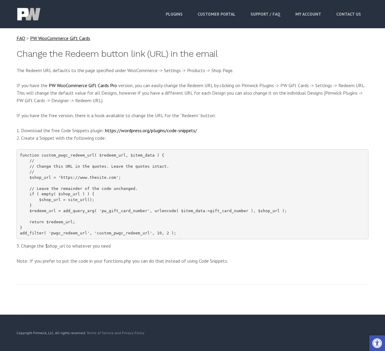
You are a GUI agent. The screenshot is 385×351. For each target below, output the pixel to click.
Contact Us (348, 14)
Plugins (174, 14)
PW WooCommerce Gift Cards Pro (83, 85)
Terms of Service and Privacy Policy (115, 333)
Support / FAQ (265, 14)
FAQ (21, 38)
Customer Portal (217, 14)
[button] (377, 343)
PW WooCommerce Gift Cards (60, 38)
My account (308, 14)
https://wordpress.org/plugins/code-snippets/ (151, 130)
